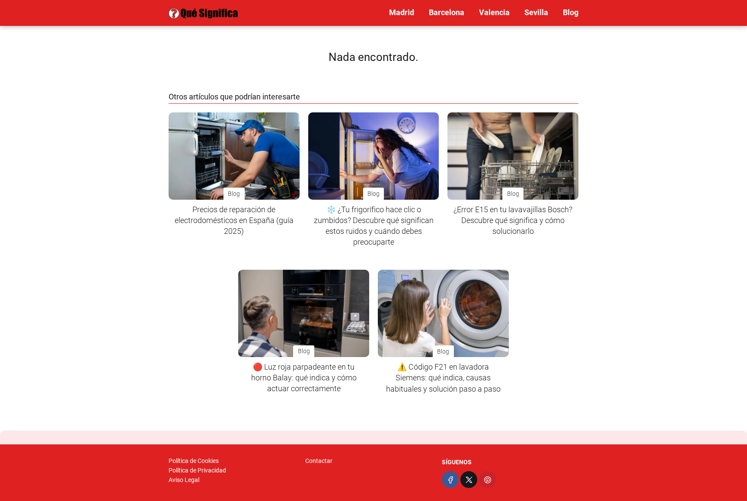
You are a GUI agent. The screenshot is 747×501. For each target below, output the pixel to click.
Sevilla (536, 12)
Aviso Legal (184, 479)
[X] (468, 479)
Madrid (401, 12)
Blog (570, 12)
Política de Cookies (194, 460)
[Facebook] (450, 479)
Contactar (318, 460)
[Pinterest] (487, 479)
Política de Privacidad (197, 470)
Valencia (494, 12)
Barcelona (446, 12)
